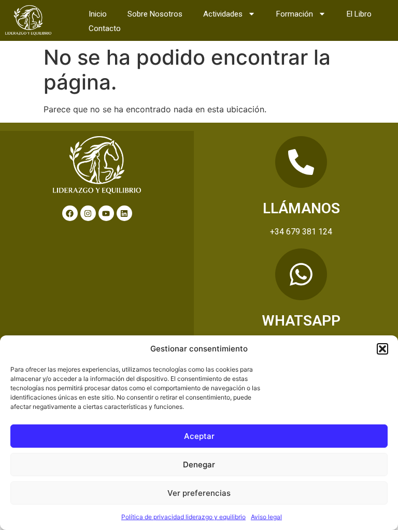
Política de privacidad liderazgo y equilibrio (183, 517)
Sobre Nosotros (154, 14)
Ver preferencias (199, 493)
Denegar (199, 464)
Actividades (223, 14)
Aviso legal (266, 517)
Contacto (105, 28)
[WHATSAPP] (301, 274)
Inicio (98, 14)
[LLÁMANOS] (301, 162)
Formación (294, 14)
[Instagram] (88, 213)
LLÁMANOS (301, 208)
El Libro (359, 14)
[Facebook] (70, 213)
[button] (382, 349)
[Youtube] (106, 213)
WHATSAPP (301, 320)
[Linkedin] (124, 213)
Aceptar (199, 436)
